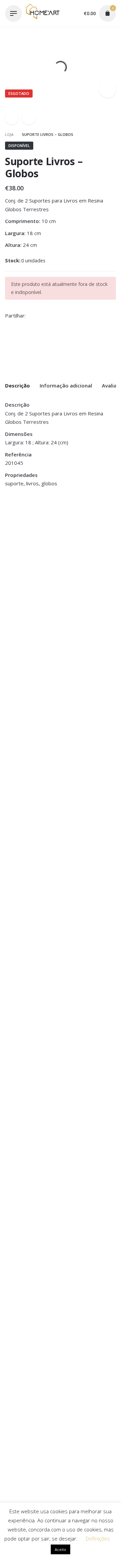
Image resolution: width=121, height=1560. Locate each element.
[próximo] (29, 117)
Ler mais (73, 557)
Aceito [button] (60, 1549)
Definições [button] (98, 1538)
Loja (9, 134)
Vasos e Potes (79, 527)
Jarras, (97, 519)
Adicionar (16, 557)
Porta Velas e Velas (26, 527)
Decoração (17, 519)
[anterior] (11, 117)
